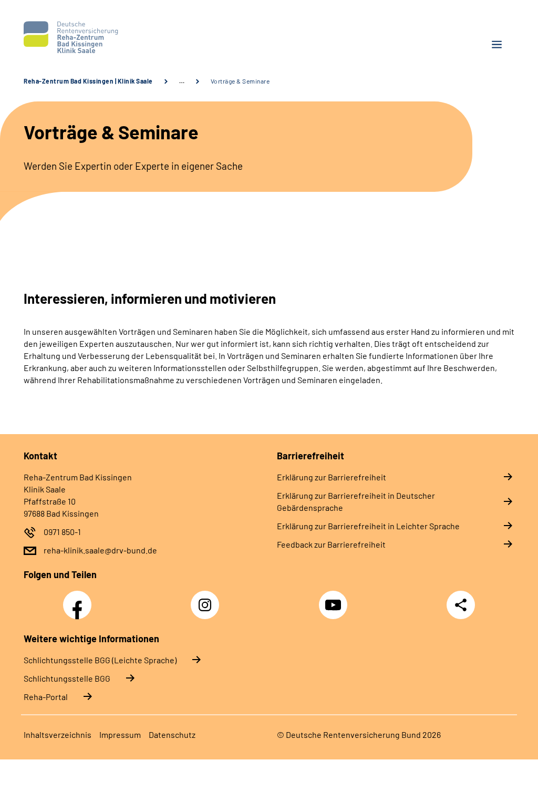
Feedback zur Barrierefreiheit (331, 544)
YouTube (334, 599)
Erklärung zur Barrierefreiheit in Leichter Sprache (368, 526)
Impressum (120, 734)
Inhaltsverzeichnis (57, 734)
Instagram (207, 599)
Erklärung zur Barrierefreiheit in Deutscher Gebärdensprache (356, 501)
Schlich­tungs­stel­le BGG (67, 678)
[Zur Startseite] (142, 37)
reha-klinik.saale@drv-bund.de (100, 550)
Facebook (79, 599)
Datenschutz (172, 734)
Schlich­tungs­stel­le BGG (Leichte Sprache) (100, 660)
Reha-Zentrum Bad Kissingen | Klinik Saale (88, 81)
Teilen (461, 605)
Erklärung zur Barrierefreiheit (331, 477)
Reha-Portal (46, 697)
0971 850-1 (62, 532)
